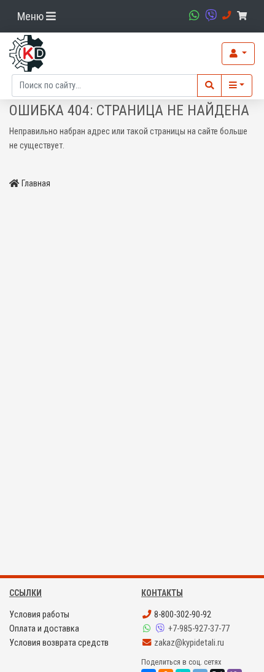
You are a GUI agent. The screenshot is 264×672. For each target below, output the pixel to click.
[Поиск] (209, 85)
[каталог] (236, 85)
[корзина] (244, 16)
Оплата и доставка (44, 629)
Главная (35, 183)
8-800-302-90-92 (181, 614)
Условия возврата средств (59, 643)
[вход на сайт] (238, 53)
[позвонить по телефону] (225, 16)
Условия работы (39, 614)
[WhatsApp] (148, 629)
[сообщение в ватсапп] (193, 15)
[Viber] (161, 629)
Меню (31, 16)
